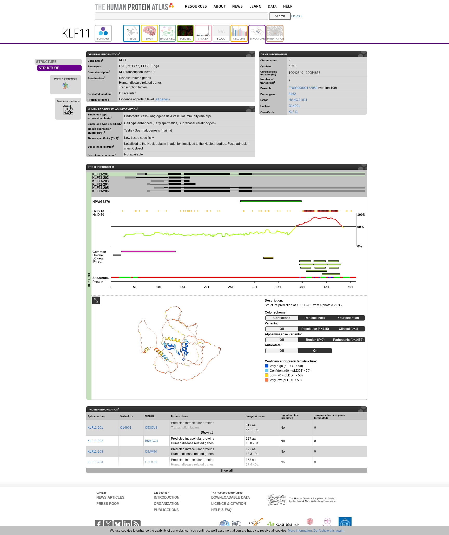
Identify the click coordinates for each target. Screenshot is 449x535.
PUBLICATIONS (166, 510)
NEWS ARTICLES (110, 497)
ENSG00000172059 (303, 88)
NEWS (237, 6)
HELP (288, 6)
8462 (292, 94)
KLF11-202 (95, 441)
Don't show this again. (328, 530)
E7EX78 (151, 462)
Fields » (296, 16)
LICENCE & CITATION (228, 504)
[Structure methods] (68, 111)
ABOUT (220, 6)
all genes (162, 99)
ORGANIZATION (166, 504)
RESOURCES (196, 6)
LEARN (255, 6)
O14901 (294, 106)
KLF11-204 (95, 462)
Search (280, 16)
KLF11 (293, 112)
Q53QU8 (151, 427)
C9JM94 (151, 451)
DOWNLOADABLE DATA (230, 497)
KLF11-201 (95, 427)
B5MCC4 (151, 441)
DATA (272, 6)
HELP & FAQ (221, 510)
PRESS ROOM (108, 504)
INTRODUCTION (166, 497)
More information (300, 530)
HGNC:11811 (298, 100)
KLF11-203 (95, 451)
